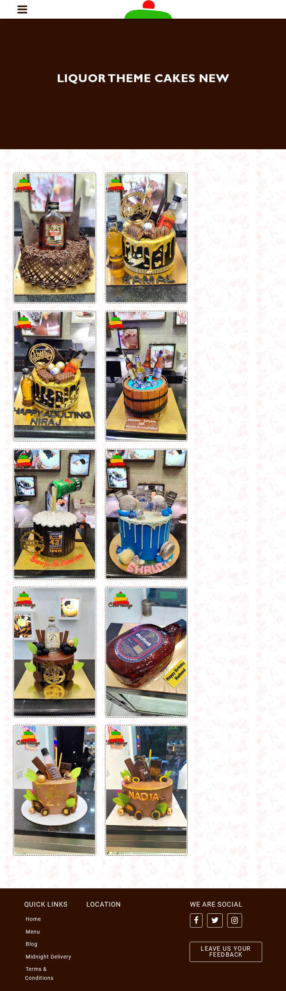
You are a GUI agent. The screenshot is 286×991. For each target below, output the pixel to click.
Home (33, 919)
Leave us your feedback (226, 951)
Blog (32, 944)
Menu (33, 932)
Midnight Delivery (49, 957)
